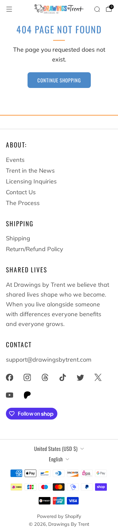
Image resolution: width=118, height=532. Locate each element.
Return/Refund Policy (34, 249)
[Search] (97, 9)
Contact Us (21, 192)
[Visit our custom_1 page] (27, 395)
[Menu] (9, 9)
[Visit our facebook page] (9, 377)
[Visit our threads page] (45, 377)
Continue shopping (59, 80)
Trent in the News (30, 170)
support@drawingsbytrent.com (48, 359)
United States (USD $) (55, 449)
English (56, 459)
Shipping (18, 238)
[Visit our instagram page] (27, 377)
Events (15, 159)
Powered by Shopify (59, 516)
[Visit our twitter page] (80, 377)
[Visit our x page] (98, 377)
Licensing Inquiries (31, 181)
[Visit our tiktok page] (62, 377)
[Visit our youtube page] (9, 395)
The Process (23, 203)
